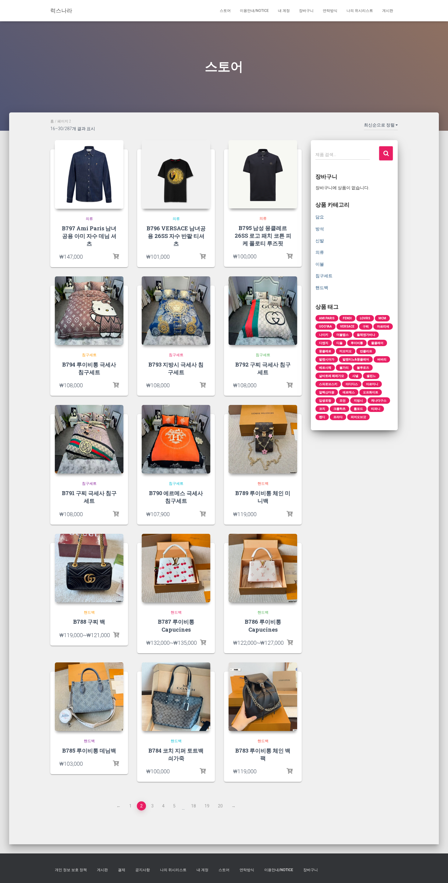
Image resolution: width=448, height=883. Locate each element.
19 (206, 805)
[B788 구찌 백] (89, 568)
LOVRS (365, 318)
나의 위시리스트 (360, 11)
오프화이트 (370, 392)
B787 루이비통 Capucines (176, 625)
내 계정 (284, 11)
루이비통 (357, 343)
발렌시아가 (326, 359)
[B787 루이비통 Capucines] (176, 568)
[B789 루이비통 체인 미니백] (263, 439)
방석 (319, 228)
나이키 (323, 334)
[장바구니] (289, 256)
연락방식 (330, 11)
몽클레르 (325, 351)
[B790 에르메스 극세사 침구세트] (176, 439)
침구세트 (89, 355)
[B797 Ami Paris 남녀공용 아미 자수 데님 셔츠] (89, 174)
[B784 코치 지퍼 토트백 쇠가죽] (176, 696)
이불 (319, 264)
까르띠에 (383, 326)
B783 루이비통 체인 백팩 (262, 754)
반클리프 (366, 351)
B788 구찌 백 (89, 621)
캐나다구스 (378, 400)
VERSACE (347, 326)
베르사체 (325, 367)
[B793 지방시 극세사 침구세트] (176, 310)
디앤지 (323, 343)
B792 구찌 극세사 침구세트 (263, 368)
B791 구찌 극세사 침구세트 (89, 496)
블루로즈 (363, 367)
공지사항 (142, 870)
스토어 (225, 11)
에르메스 (349, 392)
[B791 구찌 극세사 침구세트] (89, 439)
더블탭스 (342, 334)
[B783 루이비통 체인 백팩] (263, 696)
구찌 (366, 326)
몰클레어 (377, 343)
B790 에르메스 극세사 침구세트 (176, 496)
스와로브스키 (328, 384)
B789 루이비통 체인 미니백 (262, 496)
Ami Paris (327, 318)
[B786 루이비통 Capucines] (263, 568)
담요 (319, 217)
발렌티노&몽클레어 (356, 359)
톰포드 (358, 408)
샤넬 (355, 376)
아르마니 (372, 384)
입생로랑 (325, 400)
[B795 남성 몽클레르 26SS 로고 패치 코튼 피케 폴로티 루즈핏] (263, 174)
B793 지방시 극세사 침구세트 (176, 368)
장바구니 (306, 11)
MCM (382, 318)
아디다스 (352, 384)
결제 (121, 870)
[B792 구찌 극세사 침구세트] (263, 310)
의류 (89, 219)
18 (193, 805)
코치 (322, 408)
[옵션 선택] (116, 257)
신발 (319, 240)
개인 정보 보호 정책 (71, 870)
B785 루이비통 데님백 (89, 750)
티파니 (375, 408)
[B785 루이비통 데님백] (89, 696)
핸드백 (263, 483)
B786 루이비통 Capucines (263, 625)
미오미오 (346, 351)
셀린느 (371, 376)
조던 (343, 400)
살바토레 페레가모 (331, 376)
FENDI (347, 318)
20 (220, 805)
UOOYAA (325, 326)
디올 (339, 343)
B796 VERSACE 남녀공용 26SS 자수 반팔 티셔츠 (176, 236)
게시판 (387, 11)
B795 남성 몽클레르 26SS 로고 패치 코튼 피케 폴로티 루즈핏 (263, 235)
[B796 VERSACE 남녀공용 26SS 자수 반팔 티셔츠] (176, 174)
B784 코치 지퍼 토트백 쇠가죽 (176, 754)
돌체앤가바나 (366, 334)
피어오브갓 (358, 417)
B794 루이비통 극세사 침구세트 (89, 368)
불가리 (344, 367)
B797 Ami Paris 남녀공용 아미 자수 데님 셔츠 (89, 236)
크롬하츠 (339, 408)
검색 (386, 153)
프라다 (338, 417)
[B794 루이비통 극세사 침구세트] (89, 310)
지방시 (358, 400)
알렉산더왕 (326, 392)
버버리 (381, 359)
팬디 (322, 417)
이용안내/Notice (254, 11)
